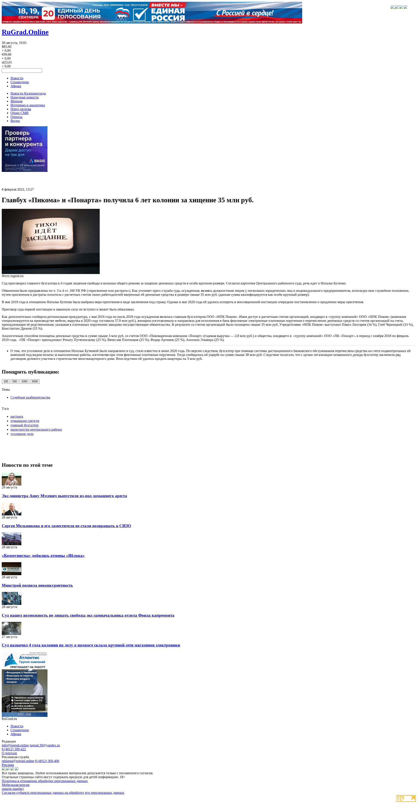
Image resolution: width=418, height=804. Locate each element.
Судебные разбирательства (30, 397)
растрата (16, 416)
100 (5, 381)
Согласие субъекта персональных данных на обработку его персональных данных (63, 792)
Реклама (8, 765)
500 (14, 381)
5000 (35, 381)
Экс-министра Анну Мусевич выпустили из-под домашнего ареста (64, 495)
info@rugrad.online (15, 745)
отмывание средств (24, 421)
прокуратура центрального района (36, 429)
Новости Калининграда (28, 93)
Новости (16, 78)
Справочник (19, 82)
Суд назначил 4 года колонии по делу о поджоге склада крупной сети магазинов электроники (91, 645)
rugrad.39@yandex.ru (45, 745)
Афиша (15, 86)
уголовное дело (22, 434)
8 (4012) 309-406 (47, 761)
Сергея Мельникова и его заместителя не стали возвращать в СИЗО (66, 525)
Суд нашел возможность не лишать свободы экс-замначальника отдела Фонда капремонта (88, 615)
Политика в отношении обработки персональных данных (45, 781)
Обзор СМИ (19, 113)
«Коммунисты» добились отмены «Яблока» (43, 555)
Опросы (16, 117)
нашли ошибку (13, 789)
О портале (9, 753)
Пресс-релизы (20, 109)
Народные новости (24, 97)
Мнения (16, 101)
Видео (15, 121)
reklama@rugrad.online (18, 761)
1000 (24, 381)
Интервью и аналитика (27, 105)
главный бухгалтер (24, 425)
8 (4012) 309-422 (14, 749)
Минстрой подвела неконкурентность (37, 585)
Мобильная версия (15, 785)
